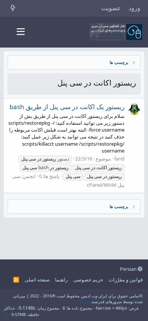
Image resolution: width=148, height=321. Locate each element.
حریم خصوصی (88, 279)
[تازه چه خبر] (13, 8)
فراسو (84, 301)
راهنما (61, 279)
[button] (21, 32)
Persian (129, 268)
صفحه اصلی (37, 279)
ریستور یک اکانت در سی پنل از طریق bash (66, 106)
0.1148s (27, 307)
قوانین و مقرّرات (126, 279)
